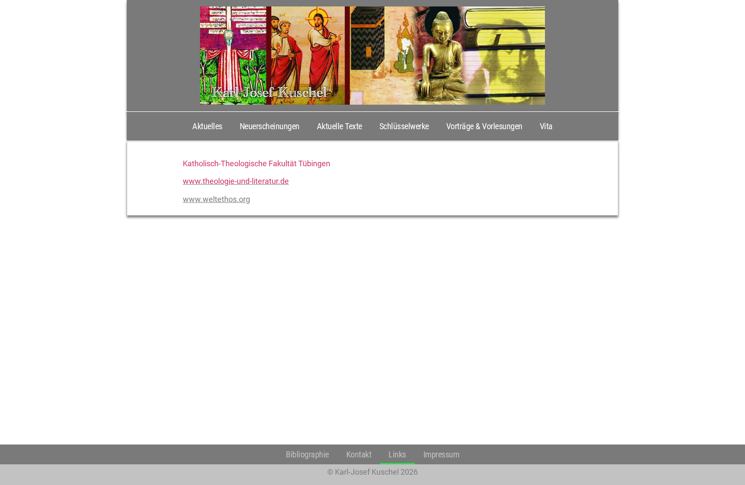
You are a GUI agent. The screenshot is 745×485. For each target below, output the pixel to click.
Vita (546, 126)
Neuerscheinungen (270, 126)
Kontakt (359, 454)
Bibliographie (307, 454)
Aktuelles (207, 126)
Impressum (441, 454)
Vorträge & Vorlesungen (484, 126)
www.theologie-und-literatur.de (236, 181)
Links (397, 454)
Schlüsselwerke (404, 126)
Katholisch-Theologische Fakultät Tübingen (256, 163)
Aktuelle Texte (339, 126)
